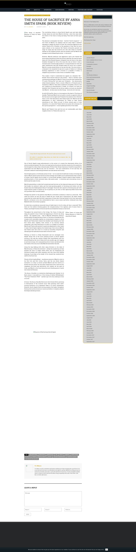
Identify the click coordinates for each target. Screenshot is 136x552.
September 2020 (91, 263)
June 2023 (89, 192)
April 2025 (89, 145)
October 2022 (90, 209)
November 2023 (91, 181)
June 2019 (89, 296)
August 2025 (89, 136)
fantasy (61, 454)
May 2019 (89, 298)
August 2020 (90, 266)
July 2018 (89, 320)
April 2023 (89, 196)
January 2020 (90, 281)
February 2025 (90, 149)
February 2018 (90, 330)
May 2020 (89, 272)
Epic (33, 15)
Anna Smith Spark (33, 454)
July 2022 (89, 216)
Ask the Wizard (90, 57)
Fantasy (37, 15)
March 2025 (89, 147)
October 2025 (90, 132)
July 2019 (89, 294)
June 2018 (89, 322)
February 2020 (90, 279)
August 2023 (89, 188)
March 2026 (89, 121)
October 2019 (90, 287)
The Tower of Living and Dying (31, 458)
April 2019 (89, 300)
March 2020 (89, 276)
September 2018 (91, 315)
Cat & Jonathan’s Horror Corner (94, 60)
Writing (71, 10)
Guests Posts (90, 68)
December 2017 (90, 335)
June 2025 (89, 140)
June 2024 (89, 166)
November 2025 (91, 130)
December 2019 (90, 283)
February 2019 (90, 304)
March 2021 (89, 251)
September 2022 (91, 212)
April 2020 (89, 274)
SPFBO (88, 81)
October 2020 (90, 261)
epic (56, 454)
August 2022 (89, 214)
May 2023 (89, 194)
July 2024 (89, 164)
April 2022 (89, 222)
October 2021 (90, 235)
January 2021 (90, 255)
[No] (134, 550)
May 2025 (89, 143)
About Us (37, 10)
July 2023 (89, 190)
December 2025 (90, 127)
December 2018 (90, 309)
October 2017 (90, 339)
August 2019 (89, 292)
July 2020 (89, 268)
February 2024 (90, 175)
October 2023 (90, 184)
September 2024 (91, 160)
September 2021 (91, 238)
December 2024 (90, 153)
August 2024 (90, 162)
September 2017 (91, 341)
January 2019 (90, 307)
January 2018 (90, 333)
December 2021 (90, 231)
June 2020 (89, 270)
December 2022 (90, 205)
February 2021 (90, 253)
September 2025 (91, 134)
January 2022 (90, 229)
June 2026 (89, 114)
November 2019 (91, 285)
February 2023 (90, 201)
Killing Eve (27, 456)
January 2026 (90, 125)
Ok (106, 549)
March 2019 (89, 302)
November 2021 (90, 233)
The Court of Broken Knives (59, 456)
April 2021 (89, 248)
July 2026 (89, 112)
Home (28, 10)
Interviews (47, 10)
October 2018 (90, 313)
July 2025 (89, 138)
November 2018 (91, 311)
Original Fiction (90, 79)
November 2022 (91, 207)
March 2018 (89, 328)
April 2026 (89, 119)
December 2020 (90, 257)
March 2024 (89, 173)
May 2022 (89, 220)
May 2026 (89, 117)
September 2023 (91, 186)
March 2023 (89, 199)
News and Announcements (93, 77)
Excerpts (89, 66)
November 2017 (91, 337)
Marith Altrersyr (42, 456)
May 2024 (89, 168)
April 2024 (89, 171)
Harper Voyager (74, 454)
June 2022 (89, 218)
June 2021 (89, 244)
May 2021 (89, 246)
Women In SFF (90, 88)
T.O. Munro (29, 26)
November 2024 (91, 155)
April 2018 (89, 326)
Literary (48, 15)
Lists (88, 73)
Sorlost (49, 456)
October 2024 (90, 158)
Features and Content (85, 10)
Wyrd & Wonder (91, 90)
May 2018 (89, 324)
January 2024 (90, 177)
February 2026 (90, 123)
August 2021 (89, 240)
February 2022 (90, 227)
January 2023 (90, 203)
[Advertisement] (37, 536)
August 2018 (89, 317)
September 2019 (91, 289)
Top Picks (100, 10)
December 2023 (90, 179)
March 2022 (89, 225)
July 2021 (89, 242)
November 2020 (91, 259)
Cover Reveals (90, 62)
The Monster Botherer (92, 75)
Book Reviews (59, 10)
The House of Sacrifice (72, 456)
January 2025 (90, 151)
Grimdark (42, 15)
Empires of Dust (50, 454)
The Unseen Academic (92, 92)
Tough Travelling (91, 86)
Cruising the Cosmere (92, 64)
